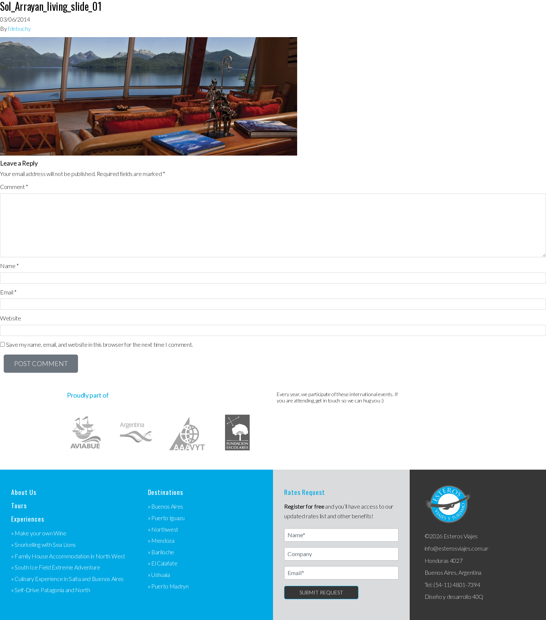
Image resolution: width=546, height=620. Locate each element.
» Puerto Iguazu (166, 517)
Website (10, 318)
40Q (477, 596)
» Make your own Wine (38, 532)
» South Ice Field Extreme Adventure (55, 567)
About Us (23, 492)
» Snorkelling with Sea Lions (43, 544)
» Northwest (163, 529)
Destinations (165, 492)
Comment (14, 186)
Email (8, 292)
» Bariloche (161, 551)
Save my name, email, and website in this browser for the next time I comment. (99, 344)
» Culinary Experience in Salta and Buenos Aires (67, 578)
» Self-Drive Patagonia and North (50, 589)
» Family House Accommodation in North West (68, 555)
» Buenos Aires (165, 506)
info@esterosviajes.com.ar (456, 548)
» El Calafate (163, 563)
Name (9, 265)
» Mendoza (161, 540)
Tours (18, 505)
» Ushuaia (159, 574)
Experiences (27, 519)
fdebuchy (19, 28)
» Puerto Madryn (168, 586)
